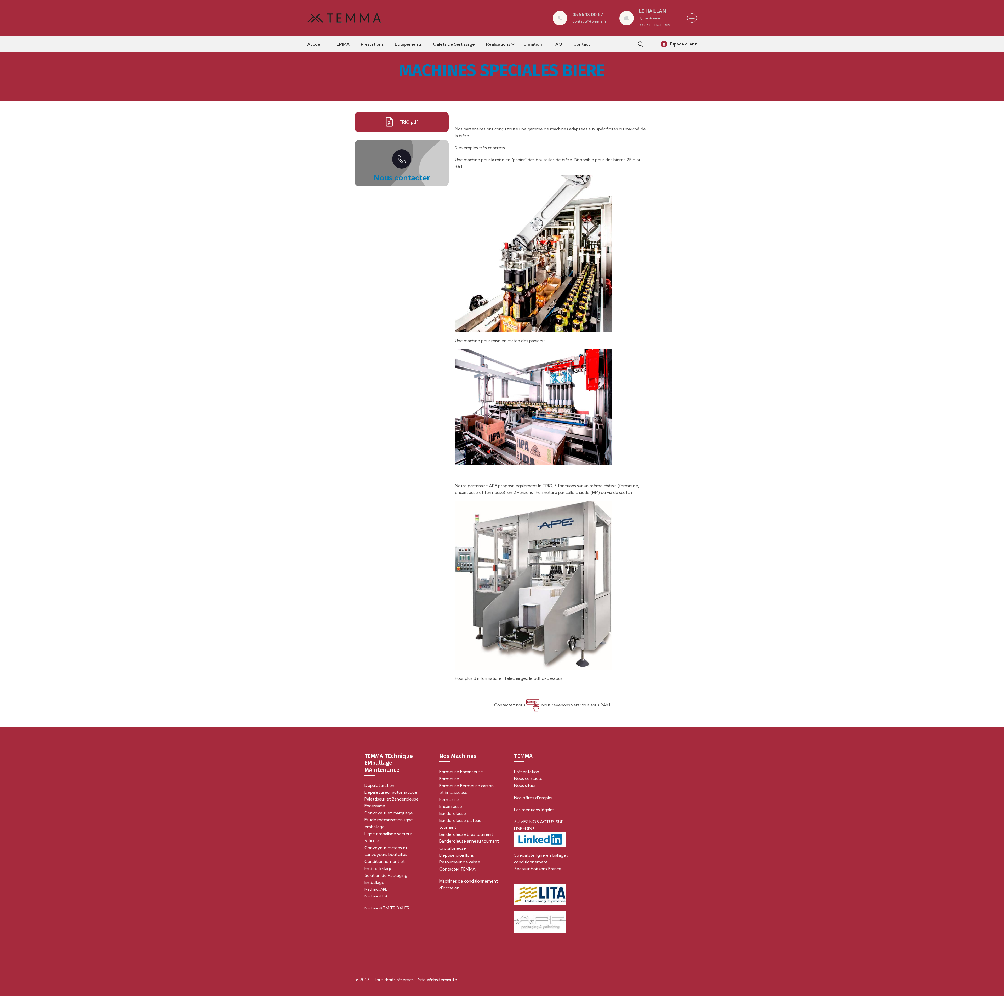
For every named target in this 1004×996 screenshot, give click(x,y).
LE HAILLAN (652, 11)
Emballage (374, 882)
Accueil (314, 44)
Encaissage (374, 805)
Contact (581, 44)
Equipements (408, 44)
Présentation (526, 771)
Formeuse (449, 778)
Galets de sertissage (454, 44)
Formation (531, 44)
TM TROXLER (386, 908)
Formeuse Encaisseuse (461, 771)
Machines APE (375, 889)
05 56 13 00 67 (587, 14)
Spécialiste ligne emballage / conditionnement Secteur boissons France (541, 862)
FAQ (557, 44)
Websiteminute (441, 979)
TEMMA (342, 44)
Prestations (372, 44)
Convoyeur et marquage (388, 812)
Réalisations (498, 44)
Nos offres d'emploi (533, 797)
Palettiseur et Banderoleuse (391, 799)
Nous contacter (401, 177)
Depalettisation (379, 785)
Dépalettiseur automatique (390, 792)
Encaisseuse (450, 806)
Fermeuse (449, 799)
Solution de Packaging (385, 875)
